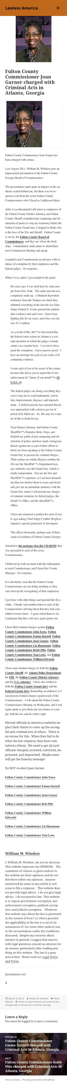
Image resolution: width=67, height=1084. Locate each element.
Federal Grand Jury (17, 691)
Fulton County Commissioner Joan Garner (32, 638)
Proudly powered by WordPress (38, 1079)
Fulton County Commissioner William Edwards (32, 656)
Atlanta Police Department (45, 673)
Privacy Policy (12, 1079)
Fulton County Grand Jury (31, 686)
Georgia (47, 1004)
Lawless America (21, 8)
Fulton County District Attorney (39, 677)
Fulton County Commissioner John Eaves (29, 629)
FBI (11, 677)
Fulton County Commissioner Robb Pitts (32, 647)
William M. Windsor (22, 853)
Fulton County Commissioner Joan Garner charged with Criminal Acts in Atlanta (32, 1003)
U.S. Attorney (22, 682)
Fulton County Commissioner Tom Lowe (30, 652)
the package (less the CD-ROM (37, 546)
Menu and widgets (58, 11)
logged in (27, 1021)
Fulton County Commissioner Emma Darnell (30, 634)
